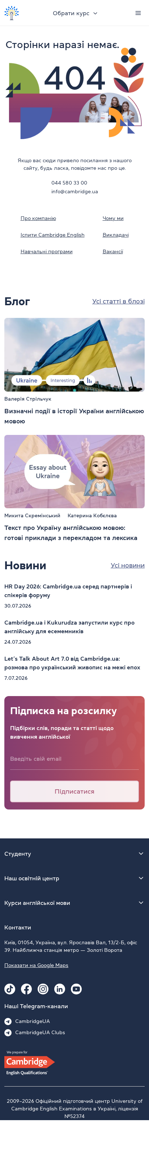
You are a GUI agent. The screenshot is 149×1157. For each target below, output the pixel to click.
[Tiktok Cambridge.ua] (9, 989)
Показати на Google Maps (36, 965)
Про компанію (38, 218)
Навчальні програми (47, 251)
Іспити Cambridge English (53, 234)
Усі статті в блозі (118, 301)
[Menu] (138, 13)
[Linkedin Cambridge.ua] (59, 989)
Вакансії (113, 251)
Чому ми (113, 218)
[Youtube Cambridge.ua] (76, 989)
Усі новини (128, 565)
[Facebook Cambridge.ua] (26, 989)
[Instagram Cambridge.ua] (43, 989)
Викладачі (116, 234)
